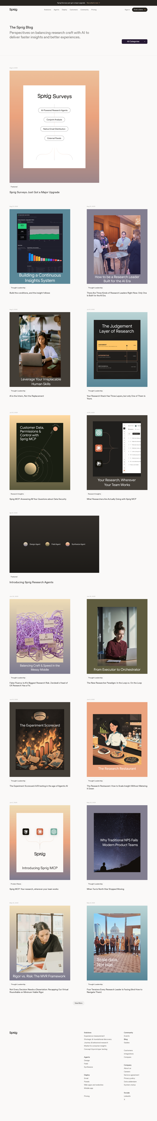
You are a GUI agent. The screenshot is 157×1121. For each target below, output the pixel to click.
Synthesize (88, 1067)
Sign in (127, 10)
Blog (126, 1039)
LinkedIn (127, 1096)
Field (86, 1064)
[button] (47, 9)
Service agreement (131, 1075)
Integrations (129, 1054)
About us (127, 1068)
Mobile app (88, 1088)
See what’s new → (93, 3)
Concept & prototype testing (95, 1049)
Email (86, 1078)
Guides (127, 1043)
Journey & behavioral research (96, 1043)
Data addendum (130, 1082)
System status (130, 1085)
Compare (127, 1057)
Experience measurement (94, 1036)
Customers (74, 10)
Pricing (93, 10)
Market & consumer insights (95, 1046)
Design (87, 1060)
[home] (13, 9)
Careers (127, 1071)
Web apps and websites (93, 1085)
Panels (86, 1082)
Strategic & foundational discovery (98, 1039)
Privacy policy (129, 1078)
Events (127, 1036)
